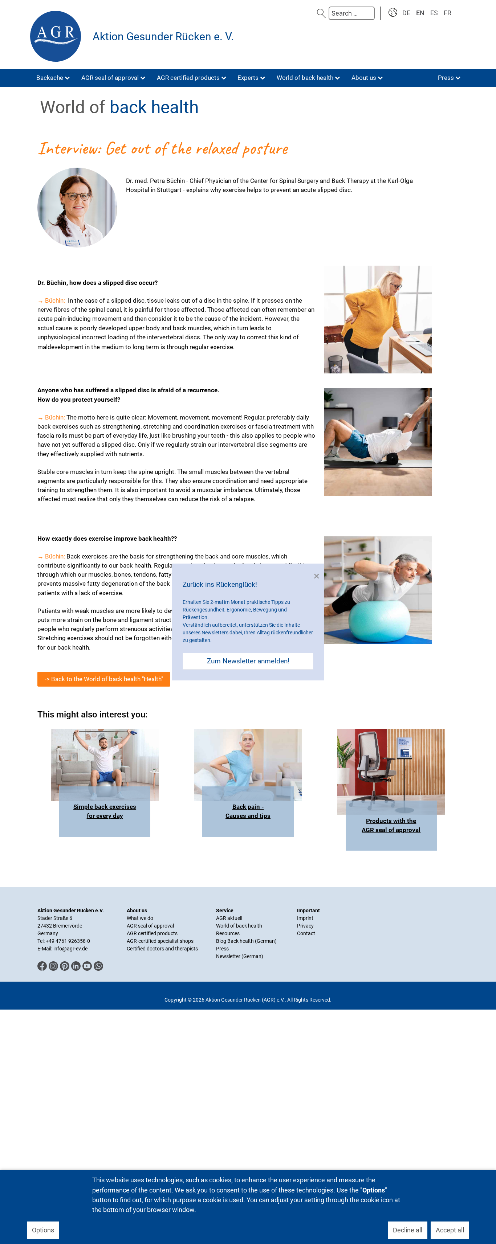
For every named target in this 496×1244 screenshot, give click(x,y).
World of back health (239, 926)
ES (434, 13)
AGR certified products (152, 933)
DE (406, 13)
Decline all (407, 1230)
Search (321, 13)
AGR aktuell (229, 918)
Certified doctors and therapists (162, 949)
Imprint (305, 918)
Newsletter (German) (239, 956)
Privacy (305, 926)
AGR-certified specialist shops (160, 941)
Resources (228, 933)
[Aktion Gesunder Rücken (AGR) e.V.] (57, 36)
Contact (306, 933)
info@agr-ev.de (70, 949)
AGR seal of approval (150, 926)
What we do (140, 918)
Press (222, 949)
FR (447, 13)
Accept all (450, 1230)
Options (43, 1230)
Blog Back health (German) (246, 941)
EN (420, 13)
